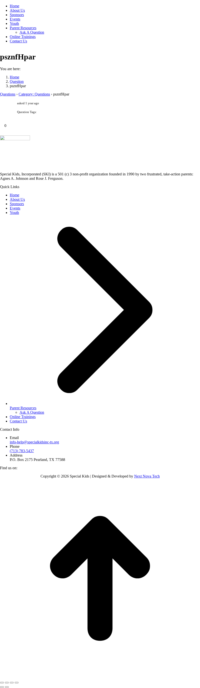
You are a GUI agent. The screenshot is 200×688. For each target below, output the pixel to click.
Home (14, 195)
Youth (14, 212)
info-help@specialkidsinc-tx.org (34, 442)
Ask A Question (32, 412)
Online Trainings (23, 417)
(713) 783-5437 (22, 451)
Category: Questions (34, 94)
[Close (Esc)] (2, 682)
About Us (17, 199)
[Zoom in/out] (17, 682)
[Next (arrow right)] (7, 687)
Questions (7, 94)
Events (15, 208)
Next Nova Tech (147, 476)
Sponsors (17, 204)
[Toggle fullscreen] (12, 682)
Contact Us (18, 421)
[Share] (7, 682)
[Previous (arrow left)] (2, 687)
